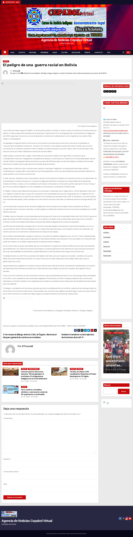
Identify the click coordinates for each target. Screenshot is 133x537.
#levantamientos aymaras (87, 73)
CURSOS (87, 52)
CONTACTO (98, 52)
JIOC (109, 52)
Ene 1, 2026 (25, 381)
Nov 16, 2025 (25, 397)
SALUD (55, 52)
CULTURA (64, 52)
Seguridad (107, 251)
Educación (107, 256)
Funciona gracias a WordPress (56, 533)
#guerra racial (58, 73)
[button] (123, 52)
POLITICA (22, 52)
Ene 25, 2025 (112, 370)
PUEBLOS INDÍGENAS (34, 369)
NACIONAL (32, 52)
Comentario (8, 418)
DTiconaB (16, 71)
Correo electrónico (11, 472)
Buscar (107, 385)
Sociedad (106, 237)
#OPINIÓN (102, 73)
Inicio (12, 52)
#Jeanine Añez (71, 73)
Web (5, 484)
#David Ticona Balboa (31, 73)
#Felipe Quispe (46, 73)
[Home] (4, 52)
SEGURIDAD (44, 52)
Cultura (106, 242)
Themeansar (82, 533)
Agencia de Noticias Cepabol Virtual (66, 40)
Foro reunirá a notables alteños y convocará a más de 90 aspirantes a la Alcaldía (34, 392)
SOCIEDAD (79, 369)
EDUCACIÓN (76, 52)
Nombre (7, 459)
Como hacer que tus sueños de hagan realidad (115, 365)
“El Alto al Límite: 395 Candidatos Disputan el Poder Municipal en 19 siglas (83, 374)
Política (106, 232)
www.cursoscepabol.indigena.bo (115, 130)
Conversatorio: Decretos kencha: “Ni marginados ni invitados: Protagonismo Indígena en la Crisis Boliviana (34, 375)
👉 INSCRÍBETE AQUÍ (111, 157)
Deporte (106, 246)
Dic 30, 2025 (74, 379)
